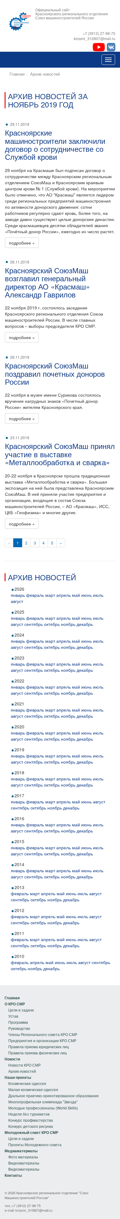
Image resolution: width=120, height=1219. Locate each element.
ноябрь (68, 624)
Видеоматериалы (23, 1162)
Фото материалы (23, 1156)
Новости (12, 1059)
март (50, 595)
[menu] (41, 1025)
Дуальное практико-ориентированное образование (53, 1095)
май (76, 595)
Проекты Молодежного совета (35, 1144)
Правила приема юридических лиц (38, 1046)
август (17, 601)
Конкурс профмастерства (30, 1120)
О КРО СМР (15, 1004)
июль (98, 595)
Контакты (13, 1175)
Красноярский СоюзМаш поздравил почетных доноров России (55, 373)
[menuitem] (41, 998)
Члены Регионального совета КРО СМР (42, 1034)
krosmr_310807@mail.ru (33, 1210)
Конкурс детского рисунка (30, 1126)
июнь (86, 595)
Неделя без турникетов (29, 1113)
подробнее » (22, 243)
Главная (17, 74)
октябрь (52, 624)
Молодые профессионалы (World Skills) (43, 1107)
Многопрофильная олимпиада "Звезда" (43, 1101)
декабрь (85, 624)
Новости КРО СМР (24, 1065)
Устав (13, 1016)
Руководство (19, 1028)
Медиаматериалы (21, 1151)
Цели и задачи (21, 1009)
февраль (35, 595)
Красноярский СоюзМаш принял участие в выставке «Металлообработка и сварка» (60, 453)
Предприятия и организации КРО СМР (42, 1040)
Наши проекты (18, 1077)
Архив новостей (45, 74)
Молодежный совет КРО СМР (31, 1132)
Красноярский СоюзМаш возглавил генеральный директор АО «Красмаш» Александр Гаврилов (47, 282)
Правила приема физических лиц (37, 1052)
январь (18, 595)
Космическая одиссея (27, 1083)
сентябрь (33, 624)
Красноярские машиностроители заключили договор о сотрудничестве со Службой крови (55, 144)
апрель (63, 595)
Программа (18, 1022)
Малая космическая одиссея (33, 1089)
